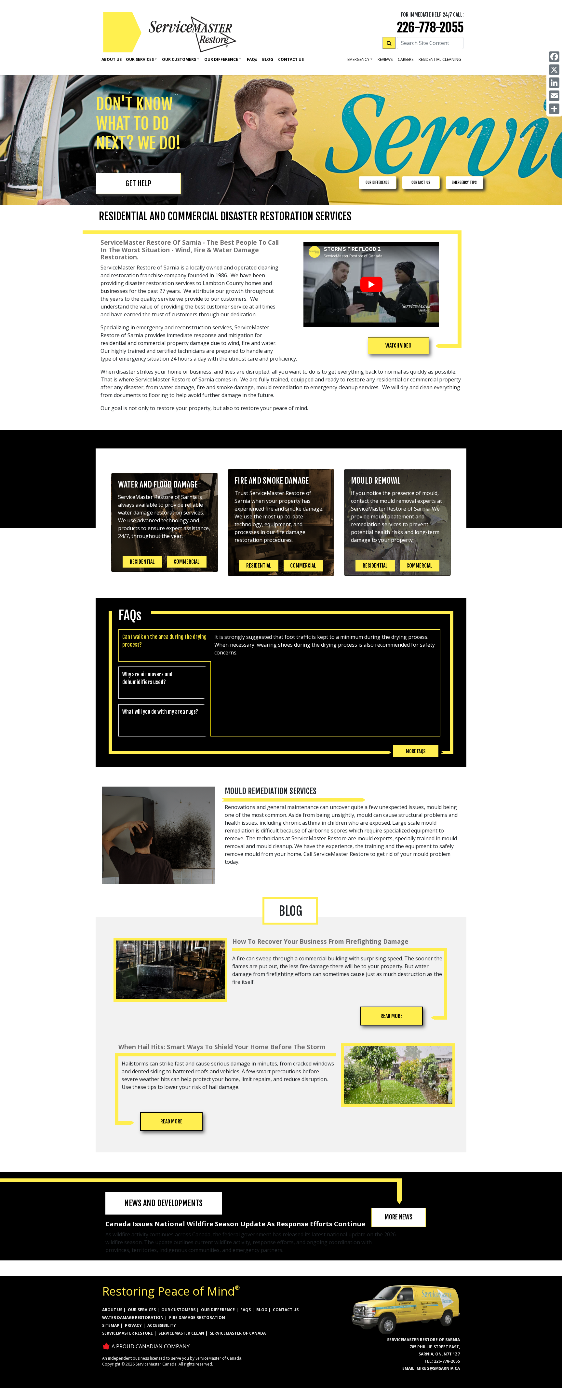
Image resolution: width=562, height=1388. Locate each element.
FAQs (245, 1309)
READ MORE (392, 1016)
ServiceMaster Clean (181, 1333)
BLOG (261, 1309)
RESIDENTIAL (142, 561)
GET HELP (138, 183)
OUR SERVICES (142, 1309)
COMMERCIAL (187, 561)
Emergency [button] (358, 59)
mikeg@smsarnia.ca (438, 1368)
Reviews (385, 59)
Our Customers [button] (179, 59)
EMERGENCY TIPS (464, 182)
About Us (111, 59)
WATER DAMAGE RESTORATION (133, 1317)
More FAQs (415, 751)
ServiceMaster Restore (127, 1333)
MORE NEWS (398, 1217)
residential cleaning (440, 59)
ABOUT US (112, 1309)
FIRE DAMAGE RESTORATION (197, 1317)
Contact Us (291, 59)
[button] (398, 346)
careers (405, 59)
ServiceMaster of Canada (238, 1333)
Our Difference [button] (221, 59)
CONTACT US (420, 182)
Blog (267, 59)
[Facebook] (554, 56)
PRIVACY (133, 1325)
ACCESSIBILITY (161, 1325)
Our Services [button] (140, 59)
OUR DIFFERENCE (377, 182)
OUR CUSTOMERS (178, 1309)
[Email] (554, 95)
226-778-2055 (430, 27)
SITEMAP (110, 1325)
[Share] (554, 108)
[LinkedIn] (554, 82)
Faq (252, 59)
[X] (554, 69)
